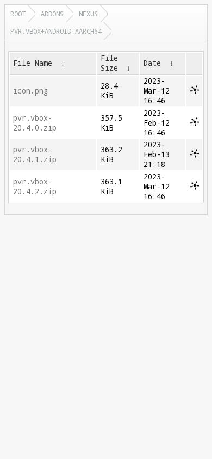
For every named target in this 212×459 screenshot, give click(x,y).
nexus (88, 13)
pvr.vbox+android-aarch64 (56, 31)
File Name (32, 63)
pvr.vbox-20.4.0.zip (35, 123)
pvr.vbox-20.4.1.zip (35, 154)
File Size (109, 63)
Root (18, 13)
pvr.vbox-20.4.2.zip (35, 186)
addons (52, 13)
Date (152, 63)
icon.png (30, 91)
